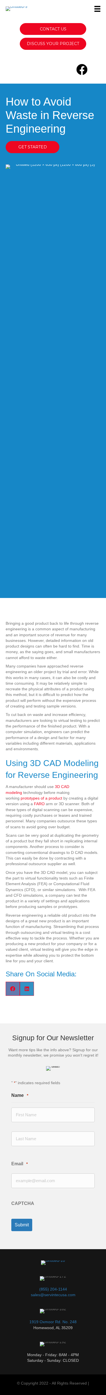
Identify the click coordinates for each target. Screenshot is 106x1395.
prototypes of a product (41, 798)
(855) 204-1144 (53, 1289)
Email (19, 1163)
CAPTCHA (22, 1203)
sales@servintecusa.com (53, 1295)
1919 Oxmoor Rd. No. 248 (53, 1322)
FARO (39, 804)
